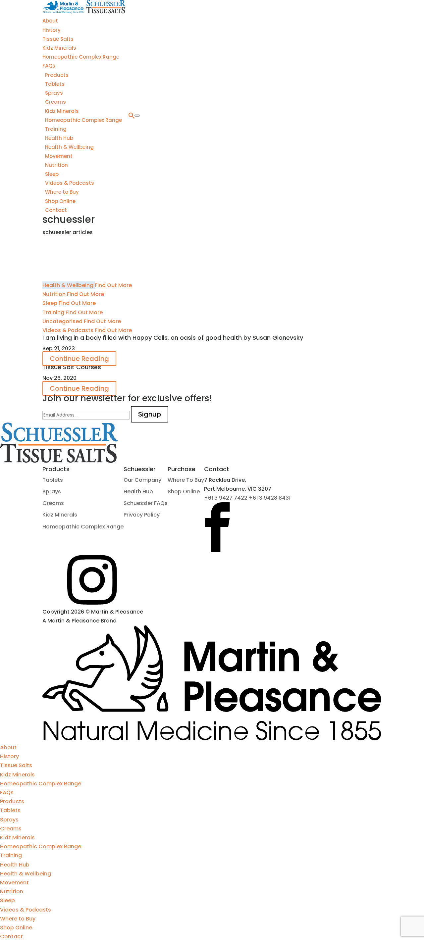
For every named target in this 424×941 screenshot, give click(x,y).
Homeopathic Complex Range (80, 56)
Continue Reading (79, 358)
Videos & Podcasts (69, 182)
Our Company (142, 480)
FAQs (48, 65)
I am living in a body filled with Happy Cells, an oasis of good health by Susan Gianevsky (172, 337)
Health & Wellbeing (69, 146)
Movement (59, 156)
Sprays (54, 92)
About (50, 20)
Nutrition (56, 165)
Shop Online (60, 201)
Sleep (52, 174)
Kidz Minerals (59, 47)
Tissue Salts (58, 38)
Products (57, 75)
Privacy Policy (142, 515)
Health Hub (59, 137)
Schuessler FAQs (146, 503)
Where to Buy (62, 191)
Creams (55, 101)
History (51, 29)
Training (56, 128)
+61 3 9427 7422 (226, 498)
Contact (56, 210)
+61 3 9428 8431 (270, 498)
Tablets (55, 83)
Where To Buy (186, 480)
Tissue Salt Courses (71, 367)
